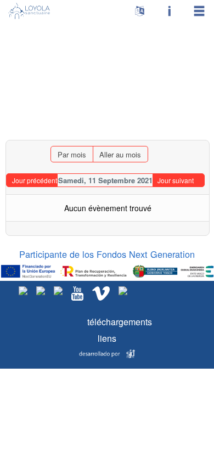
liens (107, 338)
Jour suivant (175, 180)
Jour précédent (34, 180)
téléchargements (107, 321)
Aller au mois (120, 154)
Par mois (72, 154)
